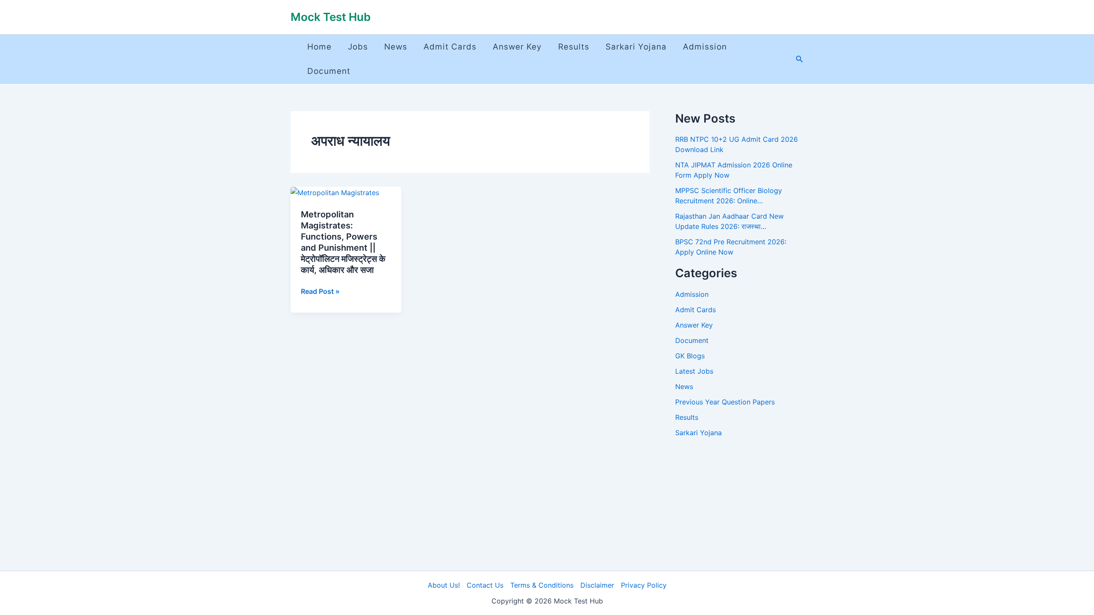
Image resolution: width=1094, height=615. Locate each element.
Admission (705, 47)
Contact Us (485, 585)
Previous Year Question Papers (725, 402)
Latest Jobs (694, 371)
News (395, 47)
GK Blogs (690, 355)
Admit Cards (449, 47)
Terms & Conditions (541, 585)
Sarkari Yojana (636, 47)
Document (328, 71)
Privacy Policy (644, 585)
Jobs (358, 47)
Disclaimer (597, 585)
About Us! (444, 585)
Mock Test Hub (331, 16)
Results (573, 47)
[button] (799, 59)
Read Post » (320, 291)
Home (319, 47)
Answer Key (517, 47)
